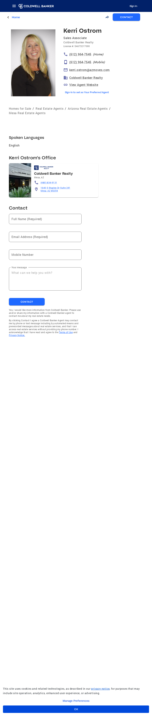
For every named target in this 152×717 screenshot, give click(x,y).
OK (76, 709)
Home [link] (16, 17)
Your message (19, 267)
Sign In (133, 5)
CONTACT (126, 17)
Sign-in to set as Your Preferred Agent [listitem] (87, 92)
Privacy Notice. (17, 335)
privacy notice (100, 688)
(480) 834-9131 (49, 182)
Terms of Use (66, 332)
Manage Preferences (76, 701)
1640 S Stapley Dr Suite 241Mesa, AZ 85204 (55, 189)
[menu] (15, 6)
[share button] (107, 17)
